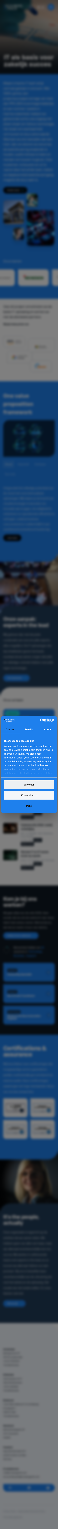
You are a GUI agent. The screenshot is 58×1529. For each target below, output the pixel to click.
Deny (29, 805)
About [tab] (47, 729)
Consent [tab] (10, 729)
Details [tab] (29, 729)
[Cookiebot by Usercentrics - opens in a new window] (41, 720)
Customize (27, 795)
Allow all (29, 784)
